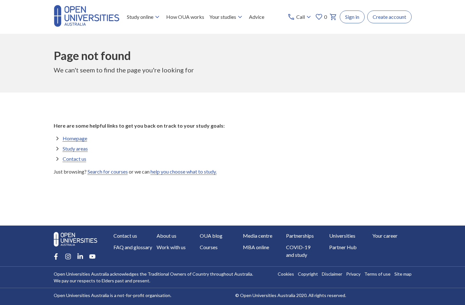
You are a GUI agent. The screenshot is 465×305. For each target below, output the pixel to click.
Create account (389, 17)
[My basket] (333, 17)
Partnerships (300, 236)
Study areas (75, 148)
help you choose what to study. (184, 171)
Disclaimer (332, 274)
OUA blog (211, 236)
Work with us (171, 247)
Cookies (286, 274)
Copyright (308, 274)
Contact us (74, 159)
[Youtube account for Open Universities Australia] (92, 256)
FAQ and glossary (132, 247)
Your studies (222, 17)
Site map (403, 274)
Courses (209, 247)
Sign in (352, 17)
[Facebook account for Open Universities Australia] (56, 256)
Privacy (353, 274)
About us (166, 236)
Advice (256, 17)
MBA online (256, 247)
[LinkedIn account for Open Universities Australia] (80, 256)
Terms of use (377, 274)
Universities (342, 236)
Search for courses (108, 171)
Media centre (257, 236)
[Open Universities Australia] (87, 25)
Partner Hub (343, 247)
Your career (385, 236)
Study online (140, 17)
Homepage (75, 138)
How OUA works (185, 17)
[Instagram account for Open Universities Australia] (68, 256)
